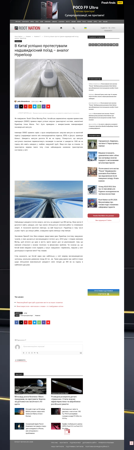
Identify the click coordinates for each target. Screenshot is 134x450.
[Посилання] (37, 353)
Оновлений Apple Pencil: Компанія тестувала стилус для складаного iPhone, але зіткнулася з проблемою (36, 428)
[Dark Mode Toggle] (132, 443)
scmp (25, 313)
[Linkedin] (102, 44)
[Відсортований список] (29, 353)
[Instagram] (108, 44)
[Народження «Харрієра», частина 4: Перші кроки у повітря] (92, 144)
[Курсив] (26, 353)
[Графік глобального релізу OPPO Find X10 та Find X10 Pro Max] (56, 426)
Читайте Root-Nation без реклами (103, 216)
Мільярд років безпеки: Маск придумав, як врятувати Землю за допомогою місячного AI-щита (30, 400)
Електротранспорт (27, 315)
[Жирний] (23, 353)
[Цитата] (34, 353)
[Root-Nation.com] (27, 28)
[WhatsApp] (39, 106)
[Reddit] (105, 44)
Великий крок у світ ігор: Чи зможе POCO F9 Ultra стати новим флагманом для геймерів (103, 96)
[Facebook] (17, 106)
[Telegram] (35, 106)
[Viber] (44, 106)
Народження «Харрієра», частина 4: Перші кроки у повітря (108, 143)
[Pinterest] (26, 106)
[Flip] (48, 106)
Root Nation (18, 36)
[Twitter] (93, 44)
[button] (74, 28)
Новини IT (37, 36)
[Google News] (117, 44)
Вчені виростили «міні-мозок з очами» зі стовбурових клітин (40, 306)
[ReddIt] (30, 106)
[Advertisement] (48, 166)
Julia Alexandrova (23, 101)
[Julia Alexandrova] (16, 101)
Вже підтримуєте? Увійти (103, 220)
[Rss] (90, 44)
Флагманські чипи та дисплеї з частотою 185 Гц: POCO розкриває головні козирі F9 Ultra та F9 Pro (71, 413)
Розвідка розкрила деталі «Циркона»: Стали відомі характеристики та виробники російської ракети (65, 400)
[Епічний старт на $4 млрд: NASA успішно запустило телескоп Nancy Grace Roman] (19, 411)
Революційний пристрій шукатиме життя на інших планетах (40, 302)
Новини (28, 36)
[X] (21, 106)
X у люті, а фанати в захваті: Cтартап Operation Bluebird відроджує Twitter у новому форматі (103, 126)
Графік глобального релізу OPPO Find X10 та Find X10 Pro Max (72, 426)
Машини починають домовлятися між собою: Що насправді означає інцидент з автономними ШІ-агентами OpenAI (108, 158)
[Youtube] (114, 44)
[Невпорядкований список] (32, 353)
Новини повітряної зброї (60, 393)
